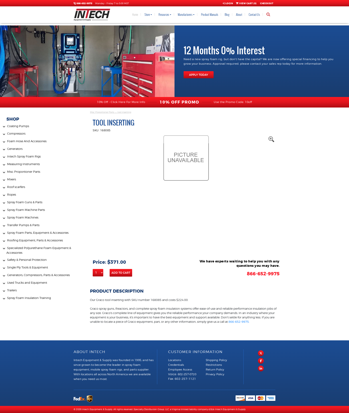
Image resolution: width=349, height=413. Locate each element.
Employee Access (180, 369)
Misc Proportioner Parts (102, 112)
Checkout (266, 3)
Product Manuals (209, 15)
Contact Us (254, 15)
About (239, 15)
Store (147, 15)
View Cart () (247, 3)
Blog (227, 15)
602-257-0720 (187, 374)
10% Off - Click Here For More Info (121, 102)
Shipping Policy (216, 360)
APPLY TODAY (198, 74)
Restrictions (214, 365)
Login (229, 3)
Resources (164, 15)
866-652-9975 (84, 3)
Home (135, 15)
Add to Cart (120, 272)
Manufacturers (185, 15)
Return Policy (215, 369)
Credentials (176, 365)
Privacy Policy (215, 374)
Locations (174, 360)
